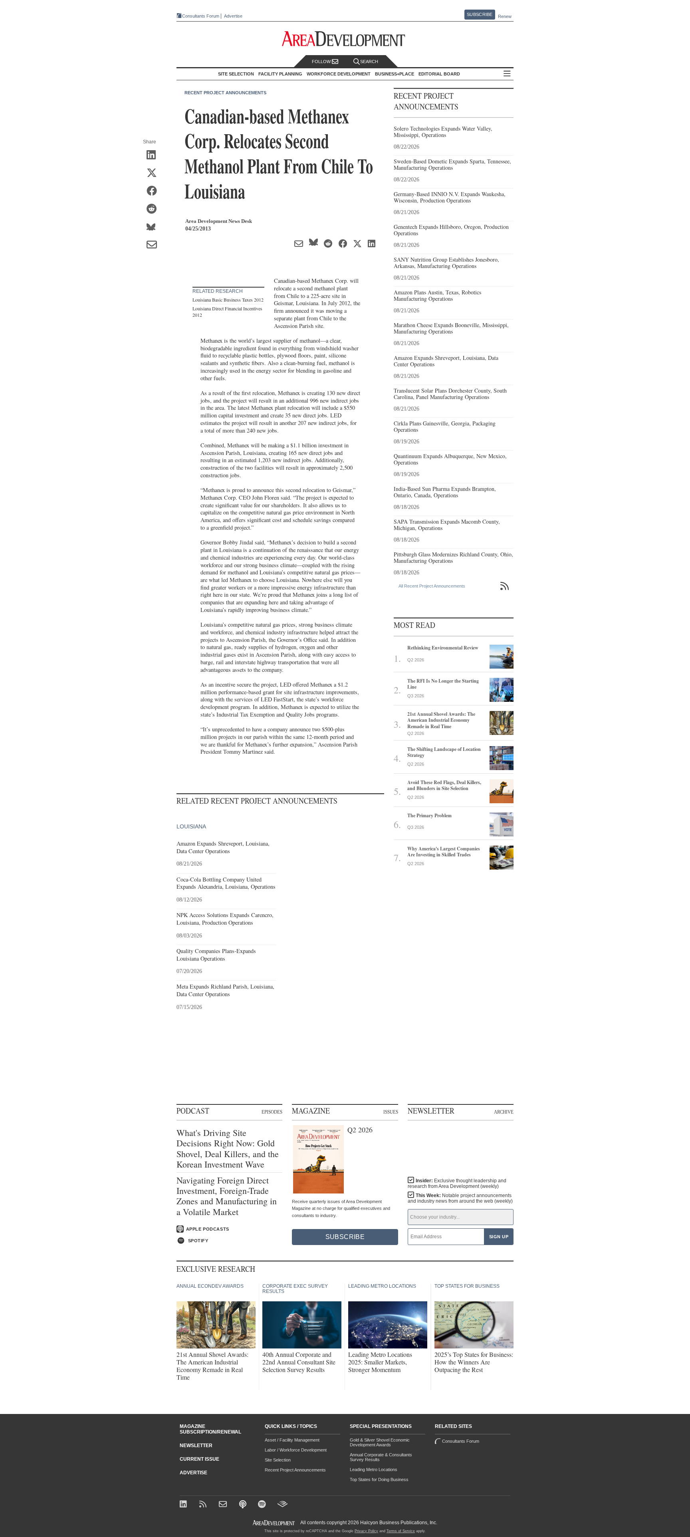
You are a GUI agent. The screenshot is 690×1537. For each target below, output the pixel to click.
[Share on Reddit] (154, 209)
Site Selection (278, 1460)
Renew (505, 16)
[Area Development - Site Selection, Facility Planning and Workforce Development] (345, 39)
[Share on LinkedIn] (154, 155)
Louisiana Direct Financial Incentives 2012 (227, 311)
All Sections (507, 74)
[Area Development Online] (274, 1522)
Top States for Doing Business (379, 1479)
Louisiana (191, 826)
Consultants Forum (200, 16)
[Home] (224, 1505)
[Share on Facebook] (154, 191)
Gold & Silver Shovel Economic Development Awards (380, 1442)
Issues (390, 1111)
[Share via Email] (154, 245)
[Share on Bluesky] (154, 227)
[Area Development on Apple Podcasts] (243, 1505)
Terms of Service (401, 1531)
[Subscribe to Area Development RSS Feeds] (204, 1505)
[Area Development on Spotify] (263, 1505)
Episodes (272, 1111)
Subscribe (479, 14)
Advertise (233, 16)
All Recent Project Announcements (432, 586)
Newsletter (196, 1445)
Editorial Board (439, 73)
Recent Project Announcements (225, 92)
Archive (504, 1111)
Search (369, 61)
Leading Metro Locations (373, 1469)
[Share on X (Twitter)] (154, 173)
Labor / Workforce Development (296, 1450)
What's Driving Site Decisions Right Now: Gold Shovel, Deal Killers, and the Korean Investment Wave (227, 1149)
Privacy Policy (366, 1531)
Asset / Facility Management (292, 1440)
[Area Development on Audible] (283, 1505)
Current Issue (199, 1459)
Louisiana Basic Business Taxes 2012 (228, 299)
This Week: (460, 1198)
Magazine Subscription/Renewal (210, 1429)
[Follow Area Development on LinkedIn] (185, 1505)
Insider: (457, 1183)
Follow (322, 61)
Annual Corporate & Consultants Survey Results (381, 1457)
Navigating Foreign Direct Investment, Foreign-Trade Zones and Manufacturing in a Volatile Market (226, 1196)
